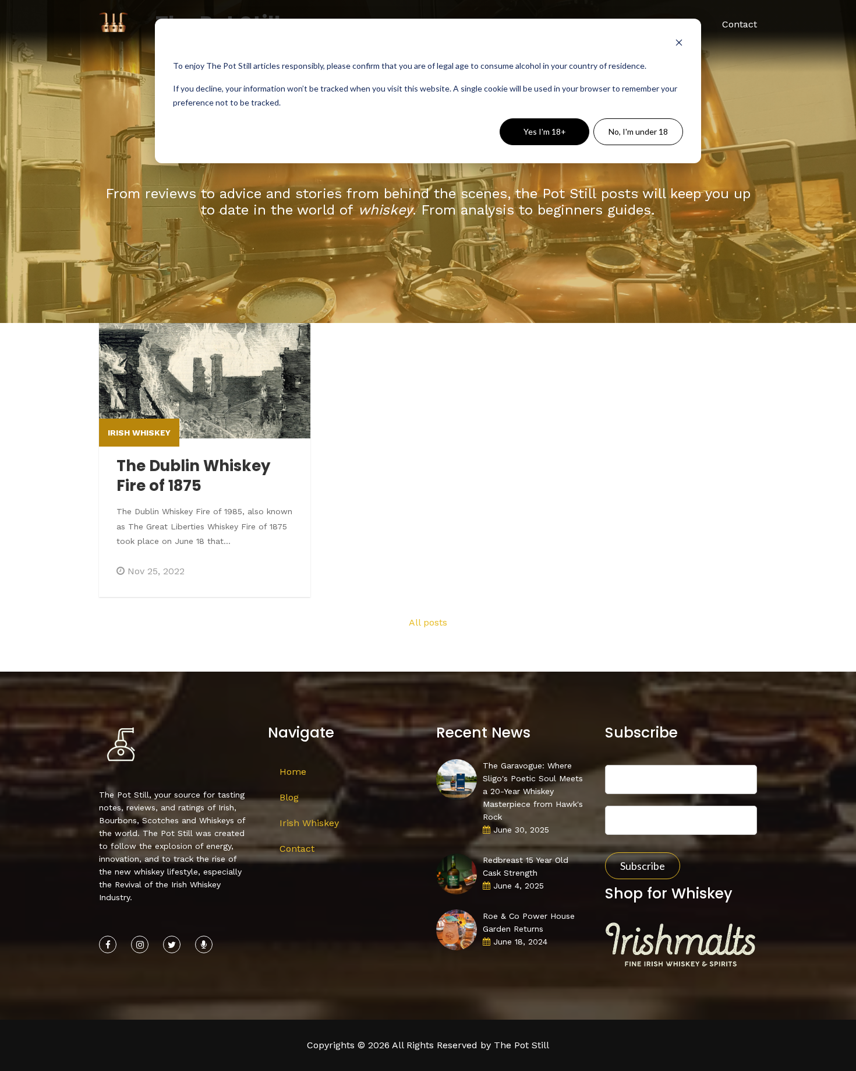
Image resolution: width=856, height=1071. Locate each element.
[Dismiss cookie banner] (679, 44)
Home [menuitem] (293, 771)
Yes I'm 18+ (544, 131)
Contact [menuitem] (739, 24)
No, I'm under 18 (638, 131)
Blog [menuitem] (289, 797)
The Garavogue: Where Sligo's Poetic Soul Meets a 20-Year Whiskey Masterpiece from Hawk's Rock (533, 791)
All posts (428, 622)
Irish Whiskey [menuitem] (309, 822)
